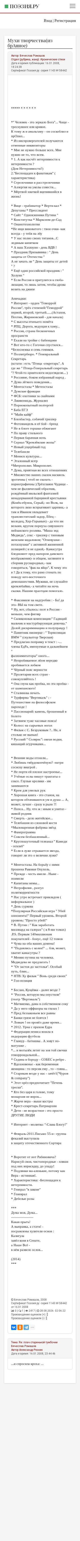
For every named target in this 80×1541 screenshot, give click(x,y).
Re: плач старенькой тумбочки (38, 1342)
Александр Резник (31, 1349)
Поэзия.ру (24, 6)
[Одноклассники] (20, 1327)
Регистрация (65, 20)
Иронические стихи (52, 59)
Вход (48, 20)
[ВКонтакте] (13, 1327)
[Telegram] (26, 1327)
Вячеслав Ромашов (32, 55)
